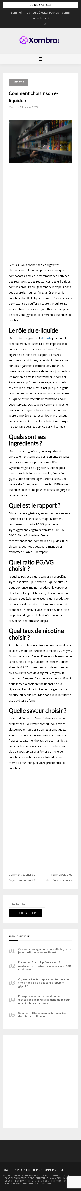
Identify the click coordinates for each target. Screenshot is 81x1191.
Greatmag (46, 1170)
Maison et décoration (54, 1181)
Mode (31, 1178)
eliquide (46, 338)
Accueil (7, 1175)
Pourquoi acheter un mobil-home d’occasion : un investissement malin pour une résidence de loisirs (44, 999)
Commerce (55, 1178)
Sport (56, 1175)
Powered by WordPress (16, 1170)
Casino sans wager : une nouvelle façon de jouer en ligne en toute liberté (44, 950)
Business (18, 1175)
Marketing (42, 1178)
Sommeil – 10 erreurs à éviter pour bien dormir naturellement (42, 1014)
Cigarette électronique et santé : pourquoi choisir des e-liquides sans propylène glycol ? (44, 982)
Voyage (9, 1181)
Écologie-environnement (19, 1183)
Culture (66, 1175)
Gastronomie (43, 1183)
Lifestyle (18, 82)
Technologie (32, 1175)
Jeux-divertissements (27, 1181)
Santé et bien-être (15, 1178)
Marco (12, 107)
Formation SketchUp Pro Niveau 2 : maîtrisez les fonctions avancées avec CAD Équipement (44, 965)
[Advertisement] (40, 214)
